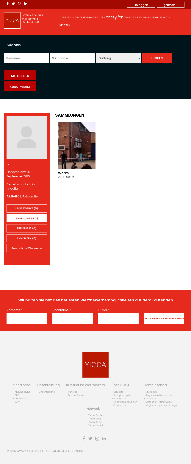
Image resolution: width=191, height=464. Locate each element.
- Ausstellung (20, 398)
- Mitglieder (150, 398)
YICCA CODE (130, 17)
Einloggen (141, 5)
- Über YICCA (119, 398)
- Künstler (71, 391)
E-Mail (104, 310)
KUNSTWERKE (20, 87)
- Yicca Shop (94, 422)
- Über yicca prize (121, 395)
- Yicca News (94, 418)
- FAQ (16, 395)
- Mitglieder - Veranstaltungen (161, 405)
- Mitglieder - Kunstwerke (158, 401)
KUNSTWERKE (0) (26, 208)
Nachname (61, 310)
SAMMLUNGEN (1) (26, 218)
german (169, 5)
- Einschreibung (46, 391)
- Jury (16, 401)
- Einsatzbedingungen (124, 401)
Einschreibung (83, 17)
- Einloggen (150, 391)
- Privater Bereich (75, 395)
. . (8, 163)
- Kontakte (117, 391)
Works (63, 173)
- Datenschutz (120, 405)
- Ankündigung (21, 391)
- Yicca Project (95, 425)
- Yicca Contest (95, 415)
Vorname (14, 310)
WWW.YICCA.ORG (28, 451)
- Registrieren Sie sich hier (158, 395)
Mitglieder (20, 76)
